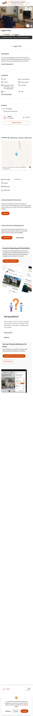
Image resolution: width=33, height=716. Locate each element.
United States (14, 138)
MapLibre (5, 167)
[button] (17, 3)
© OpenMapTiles (18, 167)
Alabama (21, 138)
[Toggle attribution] (30, 167)
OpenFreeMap (11, 167)
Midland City (28, 138)
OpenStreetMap (6, 168)
